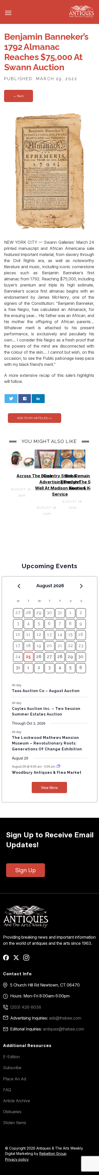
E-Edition (11, 1056)
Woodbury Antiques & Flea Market (46, 772)
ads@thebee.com (65, 1018)
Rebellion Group (53, 1153)
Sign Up (25, 870)
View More (49, 787)
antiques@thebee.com (63, 1028)
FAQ (7, 1089)
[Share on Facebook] (24, 398)
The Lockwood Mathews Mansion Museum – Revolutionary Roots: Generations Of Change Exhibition (47, 743)
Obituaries (12, 1111)
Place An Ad (14, 1078)
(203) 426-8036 (25, 1007)
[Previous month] (19, 586)
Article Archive (16, 1100)
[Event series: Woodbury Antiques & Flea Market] (58, 766)
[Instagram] (28, 959)
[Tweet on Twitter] (11, 398)
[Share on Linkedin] (38, 398)
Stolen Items (14, 1122)
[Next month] (81, 586)
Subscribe (12, 1067)
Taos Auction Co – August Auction (46, 691)
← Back (18, 96)
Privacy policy (17, 1159)
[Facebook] (7, 959)
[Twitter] (18, 959)
